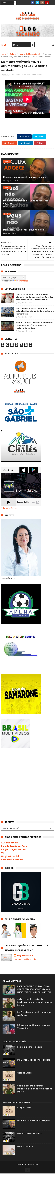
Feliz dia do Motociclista (29, 1046)
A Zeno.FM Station (9, 508)
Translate (23, 280)
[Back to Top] (27, 1170)
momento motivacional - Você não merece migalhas (25, 202)
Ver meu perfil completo (26, 959)
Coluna (13, 54)
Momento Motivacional (30, 54)
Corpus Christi (24, 1072)
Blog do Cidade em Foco (14, 846)
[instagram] (42, 2)
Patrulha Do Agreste (12, 859)
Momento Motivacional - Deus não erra (23, 229)
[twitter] (37, 2)
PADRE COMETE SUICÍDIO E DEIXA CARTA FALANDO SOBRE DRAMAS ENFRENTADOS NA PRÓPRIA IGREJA (34, 989)
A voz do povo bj (9, 842)
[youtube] (47, 2)
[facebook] (32, 2)
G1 (2, 852)
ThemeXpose (32, 1164)
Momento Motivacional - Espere (33, 1059)
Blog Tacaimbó (25, 955)
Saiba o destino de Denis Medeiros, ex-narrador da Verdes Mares (34, 1002)
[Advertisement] (22, 774)
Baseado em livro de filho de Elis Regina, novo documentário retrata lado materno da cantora (34, 325)
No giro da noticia (10, 856)
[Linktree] (52, 2)
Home (3, 45)
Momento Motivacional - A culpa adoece (24, 177)
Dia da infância (25, 1146)
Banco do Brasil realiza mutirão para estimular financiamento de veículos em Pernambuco (35, 311)
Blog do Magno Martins (13, 849)
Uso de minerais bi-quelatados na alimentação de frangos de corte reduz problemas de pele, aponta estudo (34, 297)
